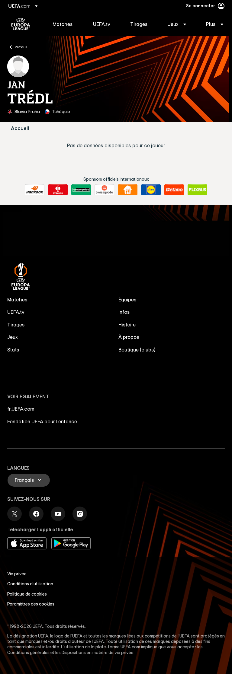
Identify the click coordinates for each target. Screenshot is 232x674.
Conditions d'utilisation (30, 583)
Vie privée (17, 573)
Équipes (127, 299)
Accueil (20, 128)
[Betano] (174, 189)
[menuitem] (65, 24)
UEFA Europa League (20, 24)
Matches (17, 299)
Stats (13, 349)
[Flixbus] (197, 189)
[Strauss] (58, 189)
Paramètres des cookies (30, 604)
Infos (124, 312)
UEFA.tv (15, 312)
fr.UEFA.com (20, 409)
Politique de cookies (27, 594)
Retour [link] (20, 47)
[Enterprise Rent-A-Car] (81, 189)
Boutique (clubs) (137, 349)
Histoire (127, 324)
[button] (177, 24)
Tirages (16, 324)
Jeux (12, 337)
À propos (128, 337)
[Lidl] (151, 189)
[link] (63, 24)
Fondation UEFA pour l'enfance (42, 421)
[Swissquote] (104, 189)
